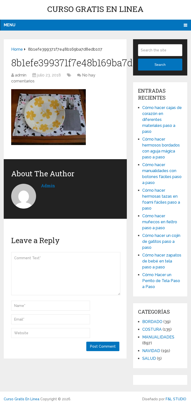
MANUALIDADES (158, 337)
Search (160, 65)
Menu (9, 25)
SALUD (149, 358)
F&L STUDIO (176, 399)
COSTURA (152, 329)
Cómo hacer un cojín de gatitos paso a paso (161, 241)
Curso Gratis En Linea (95, 8)
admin (20, 75)
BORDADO (152, 321)
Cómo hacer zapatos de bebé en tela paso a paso (161, 261)
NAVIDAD (151, 350)
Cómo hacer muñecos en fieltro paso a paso (159, 222)
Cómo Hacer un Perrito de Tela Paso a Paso (161, 280)
